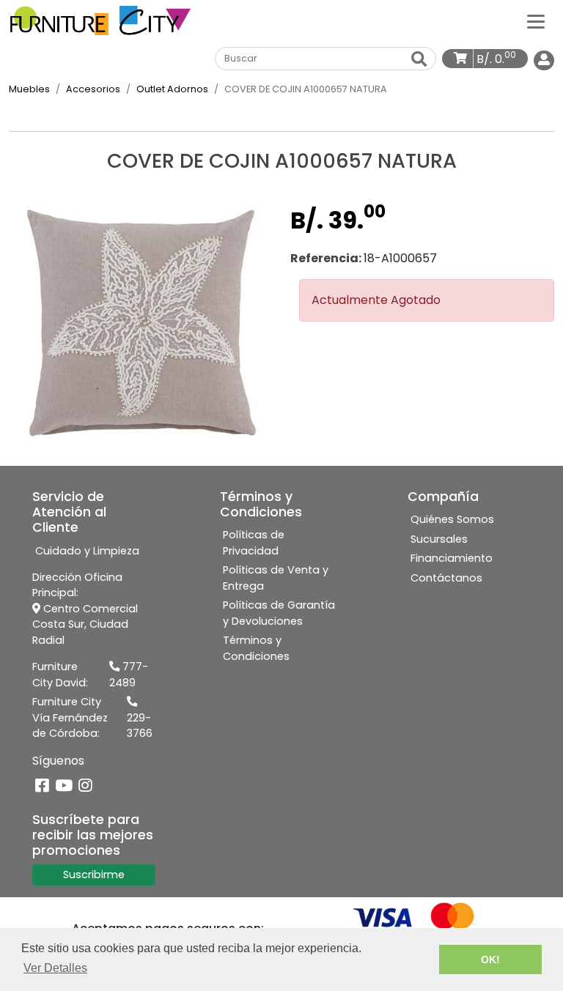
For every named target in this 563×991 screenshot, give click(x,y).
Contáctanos (446, 578)
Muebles (29, 89)
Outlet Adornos (172, 89)
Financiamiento (452, 558)
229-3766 (139, 725)
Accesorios (93, 89)
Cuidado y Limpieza (87, 550)
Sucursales (439, 539)
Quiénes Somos (452, 519)
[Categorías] (536, 20)
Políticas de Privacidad (253, 542)
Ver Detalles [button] (55, 968)
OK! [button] (490, 959)
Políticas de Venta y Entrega (275, 578)
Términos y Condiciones (256, 648)
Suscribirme (94, 874)
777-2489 (128, 674)
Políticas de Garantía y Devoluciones (279, 613)
